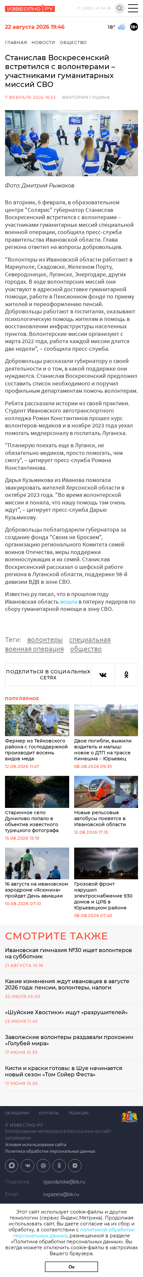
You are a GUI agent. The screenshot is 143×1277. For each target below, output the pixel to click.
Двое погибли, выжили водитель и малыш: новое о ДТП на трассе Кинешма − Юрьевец (103, 750)
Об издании (17, 1113)
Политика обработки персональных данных (50, 1151)
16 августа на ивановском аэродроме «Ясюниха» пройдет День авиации (36, 890)
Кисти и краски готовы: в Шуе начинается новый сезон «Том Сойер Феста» (63, 1071)
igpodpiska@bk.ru (64, 1182)
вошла (68, 601)
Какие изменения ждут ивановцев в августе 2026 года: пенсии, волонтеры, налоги (67, 984)
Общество (73, 42)
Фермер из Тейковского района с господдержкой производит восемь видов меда (36, 750)
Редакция (78, 1113)
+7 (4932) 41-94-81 (93, 8)
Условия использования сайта (35, 1144)
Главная (16, 42)
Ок (71, 1266)
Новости (43, 42)
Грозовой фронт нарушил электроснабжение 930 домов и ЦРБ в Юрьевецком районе (103, 896)
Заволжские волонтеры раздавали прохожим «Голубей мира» (69, 1040)
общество (86, 648)
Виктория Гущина (86, 97)
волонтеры (45, 639)
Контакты (49, 1113)
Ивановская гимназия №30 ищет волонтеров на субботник (68, 953)
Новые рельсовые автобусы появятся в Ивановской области (100, 818)
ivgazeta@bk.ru (61, 1194)
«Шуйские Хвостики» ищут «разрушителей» (66, 1012)
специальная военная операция (58, 644)
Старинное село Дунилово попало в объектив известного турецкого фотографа (32, 821)
